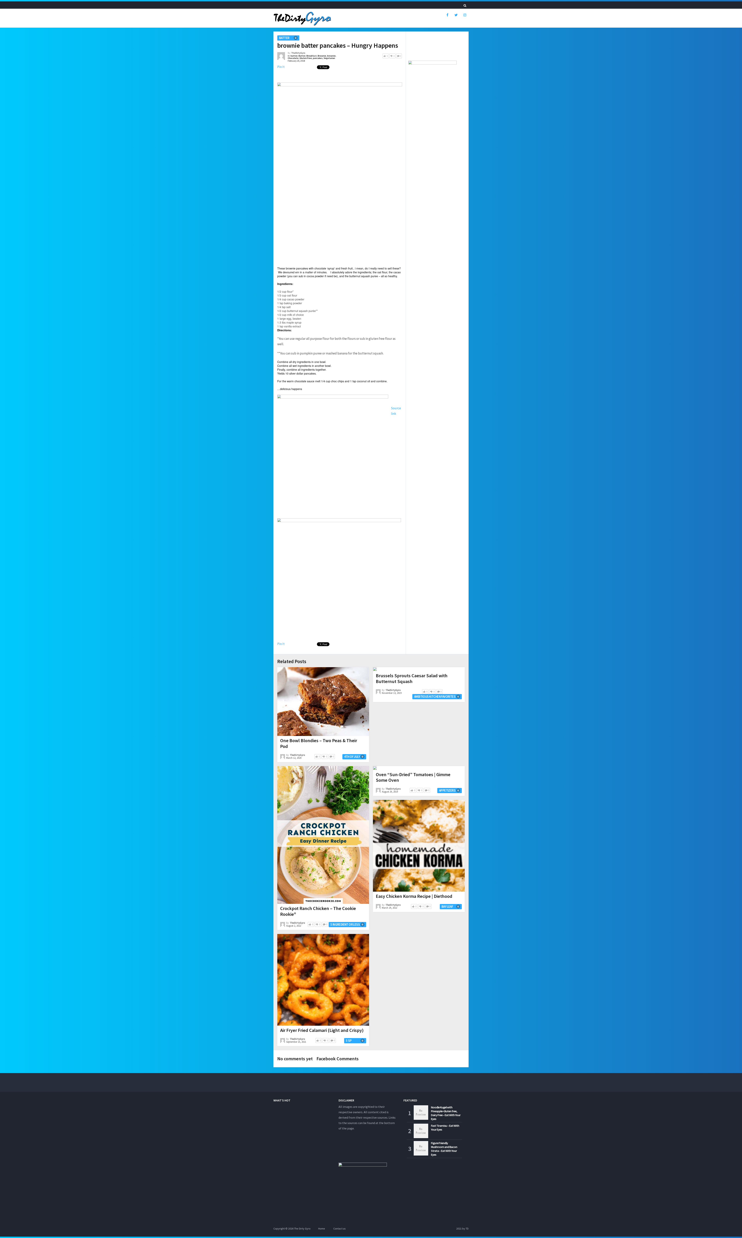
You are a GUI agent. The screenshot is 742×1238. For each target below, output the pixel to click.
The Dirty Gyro (302, 1228)
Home (321, 1228)
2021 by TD (462, 1228)
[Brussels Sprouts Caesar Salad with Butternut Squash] (375, 669)
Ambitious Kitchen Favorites (434, 696)
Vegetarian (329, 58)
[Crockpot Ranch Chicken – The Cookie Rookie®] (323, 835)
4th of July (352, 757)
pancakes (318, 58)
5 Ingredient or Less (345, 924)
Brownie (322, 55)
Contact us (339, 1228)
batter (284, 38)
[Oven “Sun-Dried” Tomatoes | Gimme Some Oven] (375, 768)
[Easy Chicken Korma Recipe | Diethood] (419, 846)
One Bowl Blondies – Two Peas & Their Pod (318, 743)
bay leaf (447, 906)
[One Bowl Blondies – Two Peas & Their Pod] (323, 701)
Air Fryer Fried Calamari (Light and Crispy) (322, 1030)
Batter (302, 55)
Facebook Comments (338, 1059)
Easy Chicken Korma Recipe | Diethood (414, 896)
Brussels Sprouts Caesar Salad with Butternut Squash (412, 678)
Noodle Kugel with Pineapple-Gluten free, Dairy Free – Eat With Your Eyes (445, 1113)
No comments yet (295, 1059)
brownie (331, 55)
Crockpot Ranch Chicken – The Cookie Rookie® (318, 911)
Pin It (281, 67)
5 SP (349, 1040)
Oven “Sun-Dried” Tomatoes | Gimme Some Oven (413, 777)
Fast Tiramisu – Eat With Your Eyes (445, 1127)
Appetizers (447, 790)
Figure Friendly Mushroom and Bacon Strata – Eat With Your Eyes (444, 1148)
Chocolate (293, 58)
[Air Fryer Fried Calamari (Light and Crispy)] (323, 980)
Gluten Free (306, 58)
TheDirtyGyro (298, 52)
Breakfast (311, 55)
